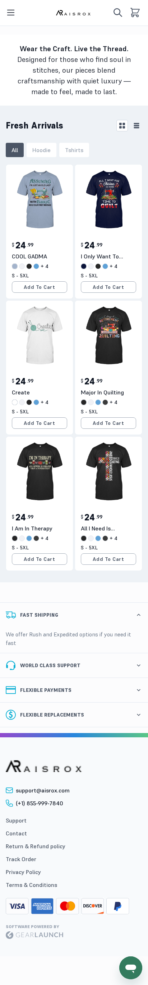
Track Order (21, 859)
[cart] (135, 12)
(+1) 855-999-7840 (39, 803)
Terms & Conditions (31, 884)
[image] (74, 12)
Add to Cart (39, 287)
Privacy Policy (23, 871)
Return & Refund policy (35, 846)
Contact (16, 833)
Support (16, 820)
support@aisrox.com (43, 790)
